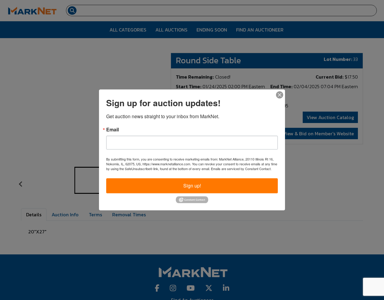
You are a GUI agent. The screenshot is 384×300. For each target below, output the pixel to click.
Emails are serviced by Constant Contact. (241, 168)
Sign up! (192, 185)
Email (112, 129)
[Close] (279, 94)
